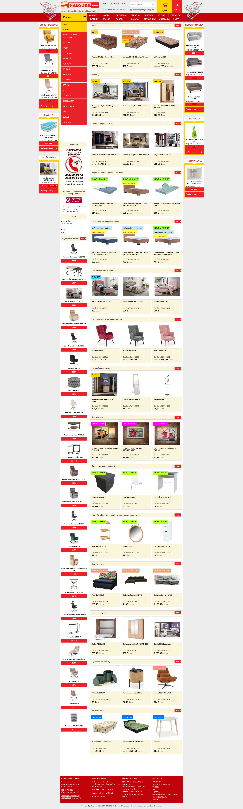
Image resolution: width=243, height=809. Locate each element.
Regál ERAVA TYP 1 (99, 546)
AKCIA (65, 48)
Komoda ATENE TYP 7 (162, 546)
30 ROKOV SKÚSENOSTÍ (161, 784)
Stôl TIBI (157, 742)
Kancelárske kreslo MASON (74, 524)
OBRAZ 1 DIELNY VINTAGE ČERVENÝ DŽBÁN (133, 449)
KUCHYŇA (67, 96)
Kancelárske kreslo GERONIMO (74, 615)
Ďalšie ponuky (46, 106)
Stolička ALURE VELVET (74, 413)
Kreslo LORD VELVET (49, 46)
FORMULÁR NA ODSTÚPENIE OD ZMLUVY (134, 795)
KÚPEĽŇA (67, 80)
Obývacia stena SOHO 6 (162, 155)
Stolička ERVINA (129, 497)
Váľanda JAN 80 (160, 57)
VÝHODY (156, 787)
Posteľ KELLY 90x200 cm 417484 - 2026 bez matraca (135, 204)
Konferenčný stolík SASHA (132, 693)
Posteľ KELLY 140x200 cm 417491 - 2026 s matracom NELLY (105, 253)
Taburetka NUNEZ (74, 390)
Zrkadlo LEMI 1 (128, 546)
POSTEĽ (66, 90)
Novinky (66, 29)
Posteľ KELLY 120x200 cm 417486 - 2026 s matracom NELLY (167, 253)
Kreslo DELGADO (129, 350)
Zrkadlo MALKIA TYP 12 (131, 399)
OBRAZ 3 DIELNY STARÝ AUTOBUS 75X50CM (105, 449)
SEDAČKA (67, 59)
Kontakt (116, 4)
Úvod (104, 4)
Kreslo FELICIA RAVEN (162, 693)
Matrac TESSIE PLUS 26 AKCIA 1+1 (48, 137)
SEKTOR (66, 69)
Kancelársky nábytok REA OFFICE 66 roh (194, 183)
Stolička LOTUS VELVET (48, 70)
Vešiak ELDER (159, 399)
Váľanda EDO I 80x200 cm (101, 742)
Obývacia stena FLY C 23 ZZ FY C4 (104, 155)
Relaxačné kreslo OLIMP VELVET (74, 324)
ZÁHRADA (67, 122)
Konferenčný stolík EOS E (74, 592)
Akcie (65, 24)
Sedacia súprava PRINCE (163, 595)
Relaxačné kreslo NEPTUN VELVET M (74, 569)
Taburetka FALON (98, 497)
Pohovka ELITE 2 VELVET (194, 98)
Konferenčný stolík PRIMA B (74, 435)
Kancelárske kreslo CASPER (74, 346)
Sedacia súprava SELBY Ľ (132, 595)
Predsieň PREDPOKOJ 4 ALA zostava (164, 107)
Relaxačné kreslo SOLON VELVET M (74, 502)
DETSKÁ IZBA (68, 101)
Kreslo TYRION (97, 350)
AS (62, 232)
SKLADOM (67, 43)
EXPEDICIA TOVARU (160, 797)
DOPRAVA (156, 792)
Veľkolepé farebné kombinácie (70, 36)
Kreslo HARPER (74, 368)
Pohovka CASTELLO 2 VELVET (194, 46)
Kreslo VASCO (74, 681)
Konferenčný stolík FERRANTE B (74, 279)
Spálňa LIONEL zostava (162, 644)
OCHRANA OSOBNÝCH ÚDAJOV (133, 787)
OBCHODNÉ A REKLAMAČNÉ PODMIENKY (132, 783)
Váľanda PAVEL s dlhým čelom (103, 57)
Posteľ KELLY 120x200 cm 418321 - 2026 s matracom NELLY (136, 253)
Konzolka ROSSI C (74, 637)
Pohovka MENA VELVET (194, 72)
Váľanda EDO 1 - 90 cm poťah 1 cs (135, 57)
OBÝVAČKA (67, 53)
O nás (110, 4)
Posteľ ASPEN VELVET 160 (133, 301)
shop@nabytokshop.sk (135, 806)
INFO (154, 789)
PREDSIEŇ (67, 74)
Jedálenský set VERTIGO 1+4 (48, 179)
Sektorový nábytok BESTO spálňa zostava (104, 107)
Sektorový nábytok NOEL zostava (135, 106)
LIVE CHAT (156, 800)
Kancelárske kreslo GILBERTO (74, 257)
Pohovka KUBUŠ (98, 595)
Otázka (123, 4)
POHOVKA (67, 64)
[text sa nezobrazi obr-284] (167, 140)
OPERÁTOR (157, 782)
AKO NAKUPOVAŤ (128, 789)
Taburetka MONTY (98, 693)
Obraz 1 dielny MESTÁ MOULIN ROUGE (165, 449)
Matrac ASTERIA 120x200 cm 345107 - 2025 (102, 204)
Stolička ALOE (74, 704)
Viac (177, 26)
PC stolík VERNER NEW (162, 497)
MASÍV (65, 112)
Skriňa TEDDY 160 (98, 644)
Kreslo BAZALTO (74, 546)
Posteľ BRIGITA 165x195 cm (133, 742)
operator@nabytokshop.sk (143, 10)
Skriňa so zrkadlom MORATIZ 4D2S (135, 644)
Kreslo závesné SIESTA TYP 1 (194, 140)
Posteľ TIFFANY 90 (161, 301)
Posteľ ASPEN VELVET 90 (101, 301)
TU (77, 211)
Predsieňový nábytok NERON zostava (102, 400)
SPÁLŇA (66, 85)
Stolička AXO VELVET (49, 95)
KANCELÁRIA (68, 106)
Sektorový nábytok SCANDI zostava (136, 155)
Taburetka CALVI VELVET (74, 726)
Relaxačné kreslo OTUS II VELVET (74, 479)
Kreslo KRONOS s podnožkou (74, 659)
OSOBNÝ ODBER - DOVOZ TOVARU (165, 794)
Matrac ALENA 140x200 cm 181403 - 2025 (167, 204)
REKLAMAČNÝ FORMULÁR (132, 792)
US (65, 232)
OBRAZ (66, 117)
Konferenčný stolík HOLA (74, 457)
